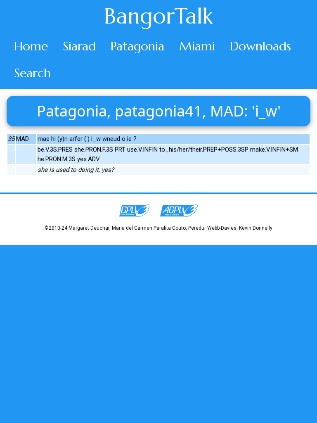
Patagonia (137, 46)
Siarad (79, 46)
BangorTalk (158, 16)
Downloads (260, 46)
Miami (197, 46)
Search (32, 73)
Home (31, 46)
